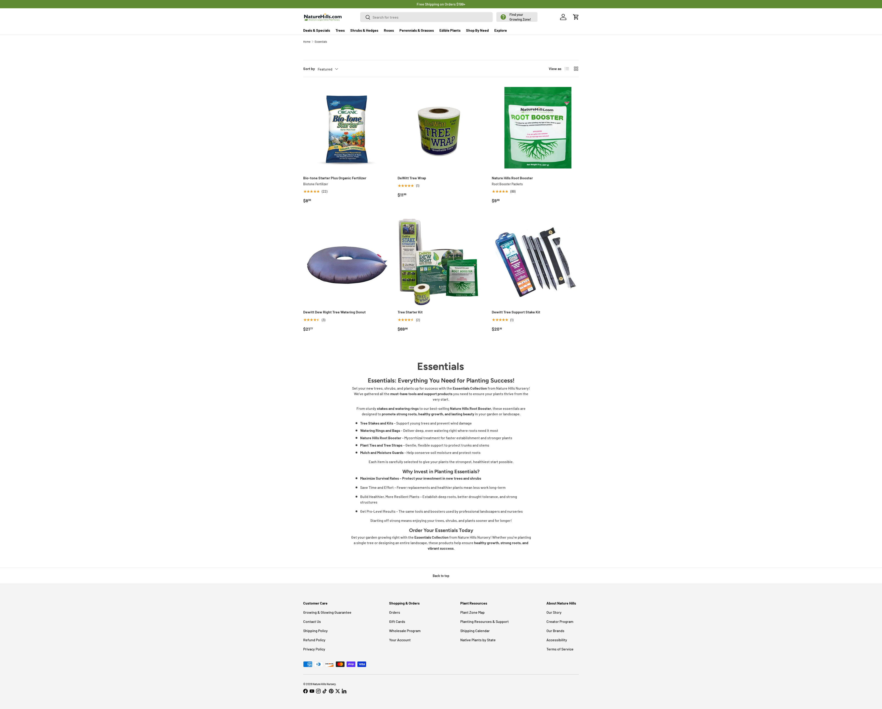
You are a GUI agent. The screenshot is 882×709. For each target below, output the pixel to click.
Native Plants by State (478, 640)
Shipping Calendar (475, 630)
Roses (389, 30)
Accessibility (556, 640)
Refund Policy (314, 640)
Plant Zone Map (472, 612)
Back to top (441, 576)
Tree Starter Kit (410, 312)
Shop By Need (477, 30)
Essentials (321, 41)
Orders (394, 612)
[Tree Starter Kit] (441, 262)
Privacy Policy (314, 649)
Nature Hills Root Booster (512, 178)
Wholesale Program (405, 630)
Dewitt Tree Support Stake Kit (516, 312)
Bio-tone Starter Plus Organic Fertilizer (334, 178)
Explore (500, 30)
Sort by (309, 68)
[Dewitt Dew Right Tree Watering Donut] (346, 262)
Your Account (400, 640)
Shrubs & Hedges (364, 30)
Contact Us (312, 621)
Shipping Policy (315, 630)
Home (306, 41)
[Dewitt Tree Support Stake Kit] (535, 262)
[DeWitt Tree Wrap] (441, 128)
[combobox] (426, 17)
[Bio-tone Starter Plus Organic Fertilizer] (346, 128)
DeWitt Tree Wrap (412, 178)
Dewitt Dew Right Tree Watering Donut (334, 312)
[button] (516, 17)
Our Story (554, 612)
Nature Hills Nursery (324, 684)
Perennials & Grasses (416, 30)
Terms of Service (560, 649)
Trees (340, 30)
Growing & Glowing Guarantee (327, 612)
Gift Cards (397, 621)
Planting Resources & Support (484, 621)
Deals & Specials (316, 30)
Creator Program (559, 621)
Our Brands (555, 630)
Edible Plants (450, 30)
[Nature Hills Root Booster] (535, 128)
